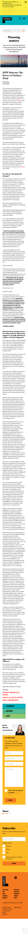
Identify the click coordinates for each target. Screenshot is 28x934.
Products (17, 894)
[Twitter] (10, 814)
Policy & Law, (8, 697)
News (7, 852)
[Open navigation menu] (24, 18)
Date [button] (8, 716)
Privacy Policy (7, 13)
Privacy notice (17, 907)
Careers (5, 896)
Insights (8, 849)
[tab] (14, 706)
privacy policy (9, 858)
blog (19, 101)
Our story (5, 890)
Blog (4, 894)
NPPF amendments (11, 700)
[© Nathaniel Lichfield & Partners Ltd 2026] (7, 20)
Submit (10, 800)
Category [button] (10, 706)
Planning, (19, 697)
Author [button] (9, 711)
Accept (5, 10)
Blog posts (8, 846)
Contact (5, 898)
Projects (17, 890)
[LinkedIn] (7, 814)
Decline (12, 10)
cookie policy (17, 3)
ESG (4, 892)
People (16, 896)
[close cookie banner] (26, 2)
